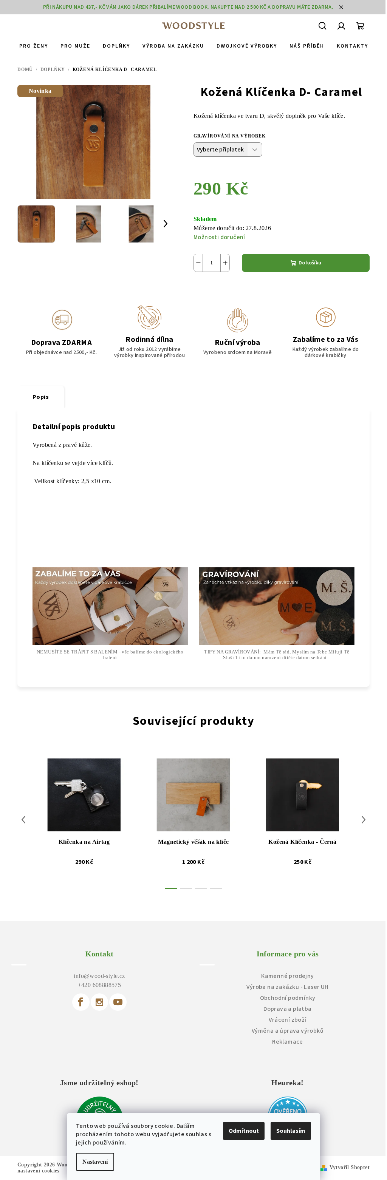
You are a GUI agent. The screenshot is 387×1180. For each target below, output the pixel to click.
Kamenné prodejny (287, 976)
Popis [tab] (41, 397)
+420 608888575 (99, 985)
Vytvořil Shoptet (350, 1167)
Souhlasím (290, 1131)
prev (23, 820)
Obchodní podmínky (288, 998)
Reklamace (287, 1042)
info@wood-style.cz (99, 976)
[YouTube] (118, 1002)
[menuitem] (33, 46)
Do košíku (310, 263)
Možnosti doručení (219, 237)
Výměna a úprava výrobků (288, 1031)
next (364, 820)
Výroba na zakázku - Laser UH (287, 987)
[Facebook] (81, 1002)
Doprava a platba (287, 1009)
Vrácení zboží (287, 1020)
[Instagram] (99, 1002)
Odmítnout (244, 1131)
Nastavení (95, 1161)
